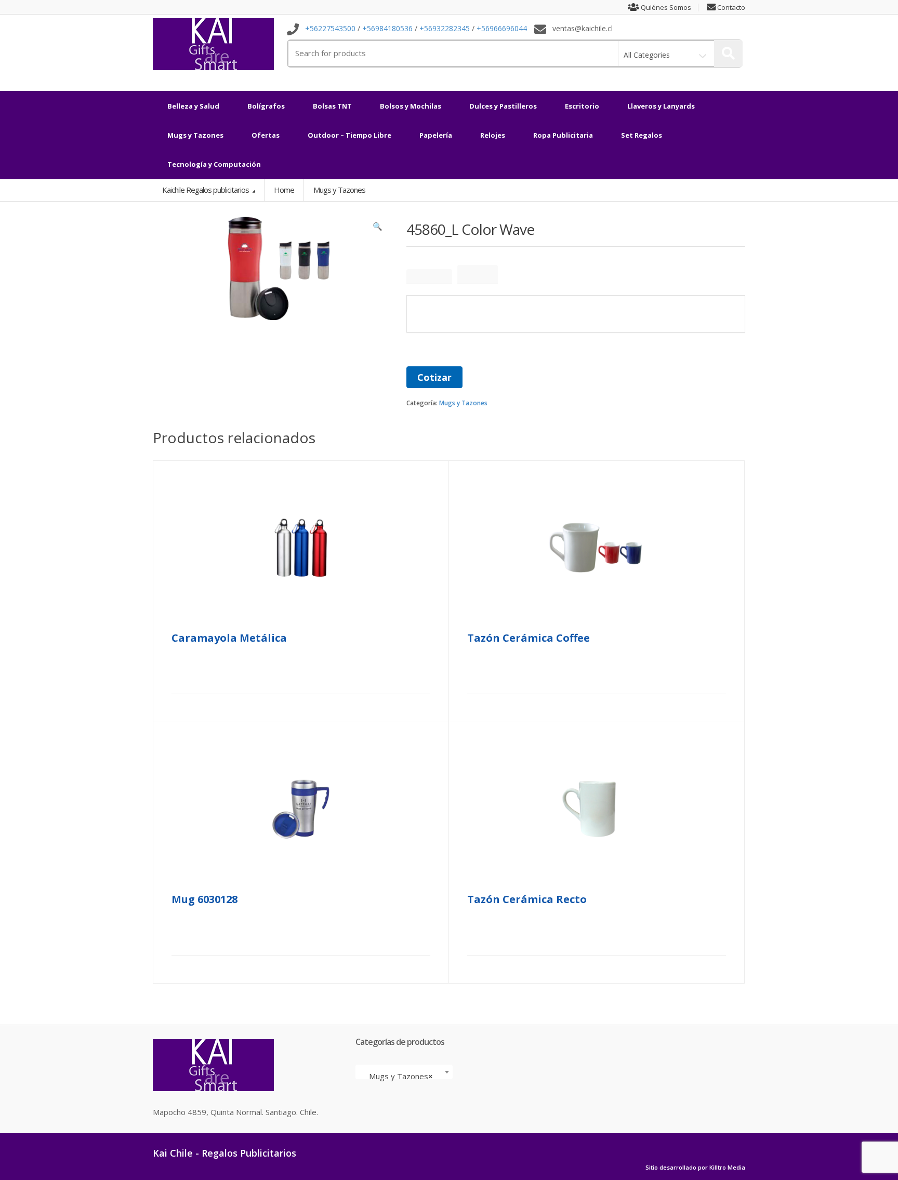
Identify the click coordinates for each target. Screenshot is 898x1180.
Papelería (435, 135)
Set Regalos (641, 135)
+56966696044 (502, 29)
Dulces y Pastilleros (503, 106)
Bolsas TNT (332, 106)
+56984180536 (387, 29)
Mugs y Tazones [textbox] (401, 1076)
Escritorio (582, 106)
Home (284, 189)
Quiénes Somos (665, 7)
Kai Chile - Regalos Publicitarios (224, 1153)
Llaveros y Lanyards (661, 106)
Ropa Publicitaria (563, 135)
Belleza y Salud (193, 106)
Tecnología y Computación (214, 164)
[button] (378, 228)
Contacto (730, 7)
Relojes (492, 135)
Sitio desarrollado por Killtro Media (695, 1167)
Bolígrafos (266, 106)
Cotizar (434, 377)
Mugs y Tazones (195, 135)
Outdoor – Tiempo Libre (349, 135)
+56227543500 (330, 29)
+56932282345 (444, 29)
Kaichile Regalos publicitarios (206, 189)
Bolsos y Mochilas (410, 106)
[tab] (429, 276)
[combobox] (404, 1072)
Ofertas (266, 135)
